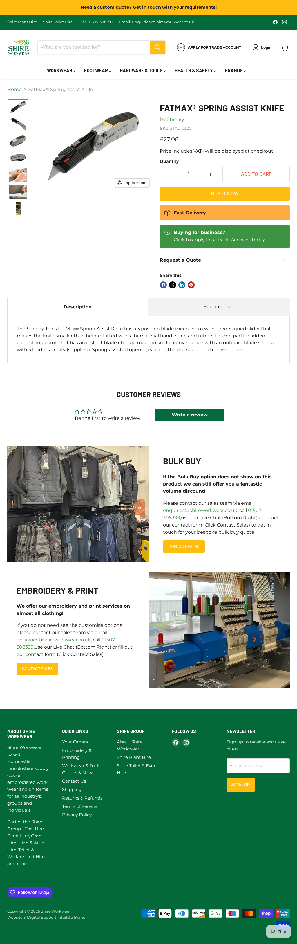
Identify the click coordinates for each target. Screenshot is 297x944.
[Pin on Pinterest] (191, 284)
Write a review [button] (190, 414)
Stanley (175, 119)
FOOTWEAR (96, 70)
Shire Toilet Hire (58, 22)
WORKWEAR (60, 70)
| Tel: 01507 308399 (96, 22)
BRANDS (234, 70)
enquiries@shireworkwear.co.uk (200, 510)
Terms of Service (79, 806)
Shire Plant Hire (22, 22)
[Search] (157, 47)
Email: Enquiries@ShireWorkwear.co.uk (156, 22)
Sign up (240, 785)
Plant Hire (18, 835)
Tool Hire (34, 828)
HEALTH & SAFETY (194, 70)
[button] (18, 107)
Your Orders (75, 742)
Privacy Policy (77, 815)
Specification (219, 306)
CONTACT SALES (184, 546)
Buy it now (224, 194)
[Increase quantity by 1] (210, 174)
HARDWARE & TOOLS (142, 70)
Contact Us (74, 781)
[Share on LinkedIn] (181, 284)
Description (78, 307)
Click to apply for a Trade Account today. (220, 239)
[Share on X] (172, 284)
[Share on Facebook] (163, 284)
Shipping (72, 789)
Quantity (169, 161)
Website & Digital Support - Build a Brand (46, 917)
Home (14, 89)
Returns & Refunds (82, 798)
